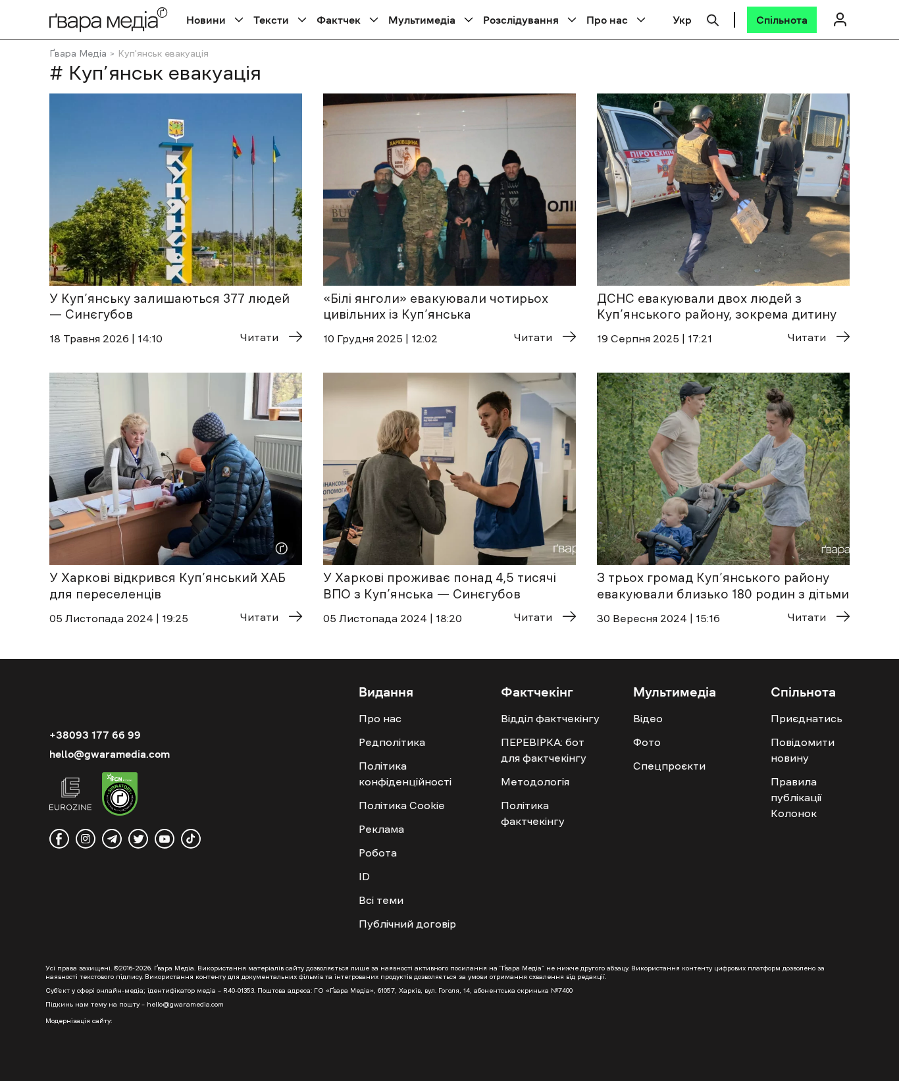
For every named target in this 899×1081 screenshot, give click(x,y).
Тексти (271, 19)
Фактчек (339, 19)
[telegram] (112, 839)
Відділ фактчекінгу (550, 718)
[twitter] (138, 839)
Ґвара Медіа (78, 53)
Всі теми (381, 900)
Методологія (535, 781)
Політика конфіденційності (405, 773)
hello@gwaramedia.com (109, 754)
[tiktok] (191, 839)
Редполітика (392, 742)
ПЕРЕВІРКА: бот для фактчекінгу (543, 750)
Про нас (607, 19)
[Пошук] (713, 18)
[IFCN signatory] (120, 796)
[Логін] (840, 19)
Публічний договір (407, 923)
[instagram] (85, 839)
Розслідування (521, 19)
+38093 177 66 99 (95, 734)
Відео (648, 718)
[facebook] (59, 839)
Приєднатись (806, 718)
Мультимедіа (421, 19)
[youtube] (164, 839)
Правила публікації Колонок (796, 797)
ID (364, 876)
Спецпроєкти (669, 765)
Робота (378, 852)
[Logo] (108, 19)
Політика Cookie (402, 805)
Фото (647, 742)
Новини (206, 19)
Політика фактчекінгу (533, 813)
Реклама (381, 829)
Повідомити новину (803, 750)
